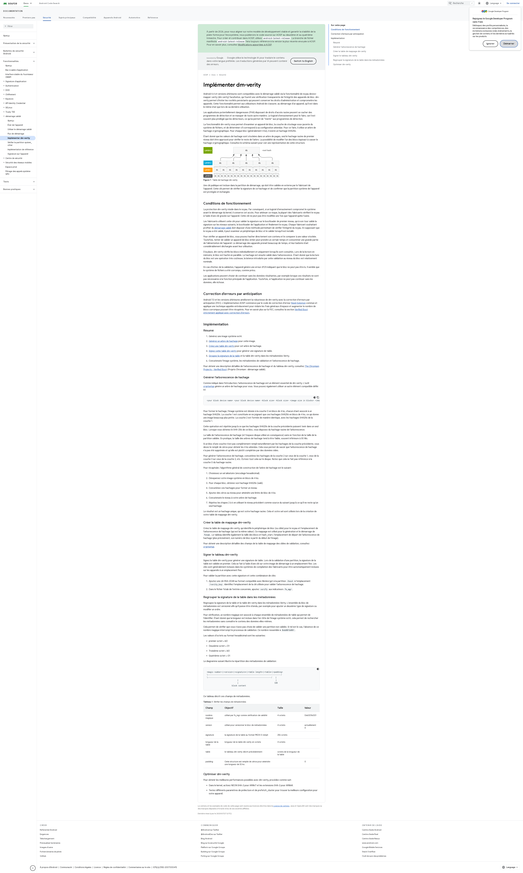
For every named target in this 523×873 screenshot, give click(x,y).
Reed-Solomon (298, 303)
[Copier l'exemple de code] (318, 397)
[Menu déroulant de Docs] (32, 3)
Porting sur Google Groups (212, 856)
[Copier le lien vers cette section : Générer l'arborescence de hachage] (252, 377)
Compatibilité (89, 17)
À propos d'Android (48, 867)
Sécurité (47, 17)
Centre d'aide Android (371, 830)
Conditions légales (83, 867)
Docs (26, 3)
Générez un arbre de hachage (223, 341)
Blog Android (206, 838)
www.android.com (370, 843)
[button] (16, 43)
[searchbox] (18, 26)
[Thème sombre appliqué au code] (314, 397)
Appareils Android (112, 17)
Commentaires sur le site (139, 867)
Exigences (44, 834)
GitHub (43, 856)
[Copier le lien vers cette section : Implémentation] (231, 324)
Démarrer (509, 43)
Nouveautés (9, 17)
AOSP (205, 75)
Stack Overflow (368, 851)
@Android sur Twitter (210, 830)
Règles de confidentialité (115, 867)
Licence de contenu (281, 806)
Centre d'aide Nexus (371, 838)
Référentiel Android (48, 830)
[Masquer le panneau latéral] (33, 868)
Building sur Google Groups (213, 851)
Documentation (13, 11)
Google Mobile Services (372, 847)
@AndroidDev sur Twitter (211, 834)
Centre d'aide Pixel (370, 834)
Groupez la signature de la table (224, 356)
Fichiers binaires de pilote (50, 851)
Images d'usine (46, 847)
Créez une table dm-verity (221, 346)
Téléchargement (47, 838)
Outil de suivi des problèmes (374, 856)
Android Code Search (49, 3)
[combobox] (461, 3)
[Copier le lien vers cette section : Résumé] (216, 330)
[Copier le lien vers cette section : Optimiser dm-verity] (232, 774)
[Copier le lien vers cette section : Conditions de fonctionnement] (254, 203)
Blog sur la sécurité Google (212, 843)
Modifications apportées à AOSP (255, 44)
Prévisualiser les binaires (50, 843)
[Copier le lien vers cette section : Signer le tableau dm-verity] (240, 555)
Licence (97, 867)
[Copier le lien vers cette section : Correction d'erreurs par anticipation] (264, 294)
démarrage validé (222, 228)
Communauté (66, 867)
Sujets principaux (67, 17)
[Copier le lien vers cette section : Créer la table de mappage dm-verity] (253, 522)
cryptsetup (208, 386)
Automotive (134, 17)
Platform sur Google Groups (213, 847)
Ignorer (490, 43)
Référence (153, 17)
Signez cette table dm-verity (222, 351)
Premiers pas (29, 17)
